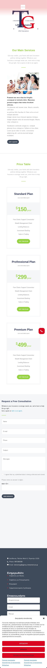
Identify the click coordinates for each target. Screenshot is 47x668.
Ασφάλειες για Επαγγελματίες (19, 580)
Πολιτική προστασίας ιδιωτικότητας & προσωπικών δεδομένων (11, 662)
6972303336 (19, 561)
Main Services (30, 20)
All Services (19, 29)
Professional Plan (23, 261)
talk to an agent (17, 411)
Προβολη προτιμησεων (23, 655)
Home (10, 29)
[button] (44, 618)
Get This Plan (23, 241)
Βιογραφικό (13, 584)
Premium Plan (23, 329)
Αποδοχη (23, 643)
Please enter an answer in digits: (12, 480)
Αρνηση (23, 649)
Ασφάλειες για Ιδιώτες (16, 576)
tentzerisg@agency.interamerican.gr (26, 565)
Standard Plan (23, 194)
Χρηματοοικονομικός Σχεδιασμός (20, 588)
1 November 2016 (17, 20)
